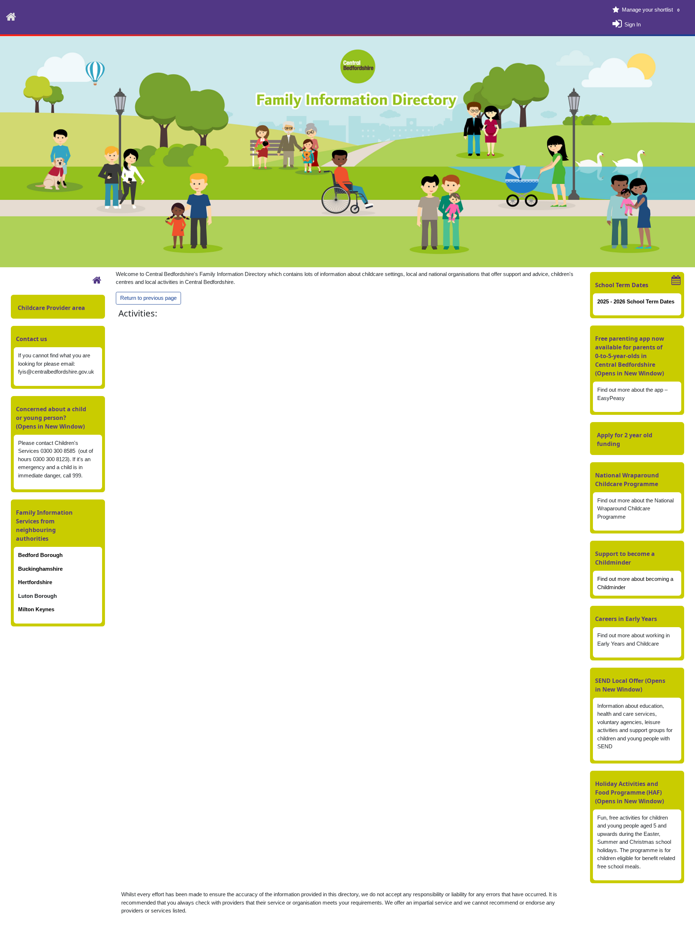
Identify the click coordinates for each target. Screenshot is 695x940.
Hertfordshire (35, 582)
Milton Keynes (36, 609)
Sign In (632, 24)
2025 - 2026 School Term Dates (635, 301)
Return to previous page (148, 298)
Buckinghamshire (40, 569)
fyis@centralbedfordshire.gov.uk (56, 372)
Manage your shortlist (650, 10)
